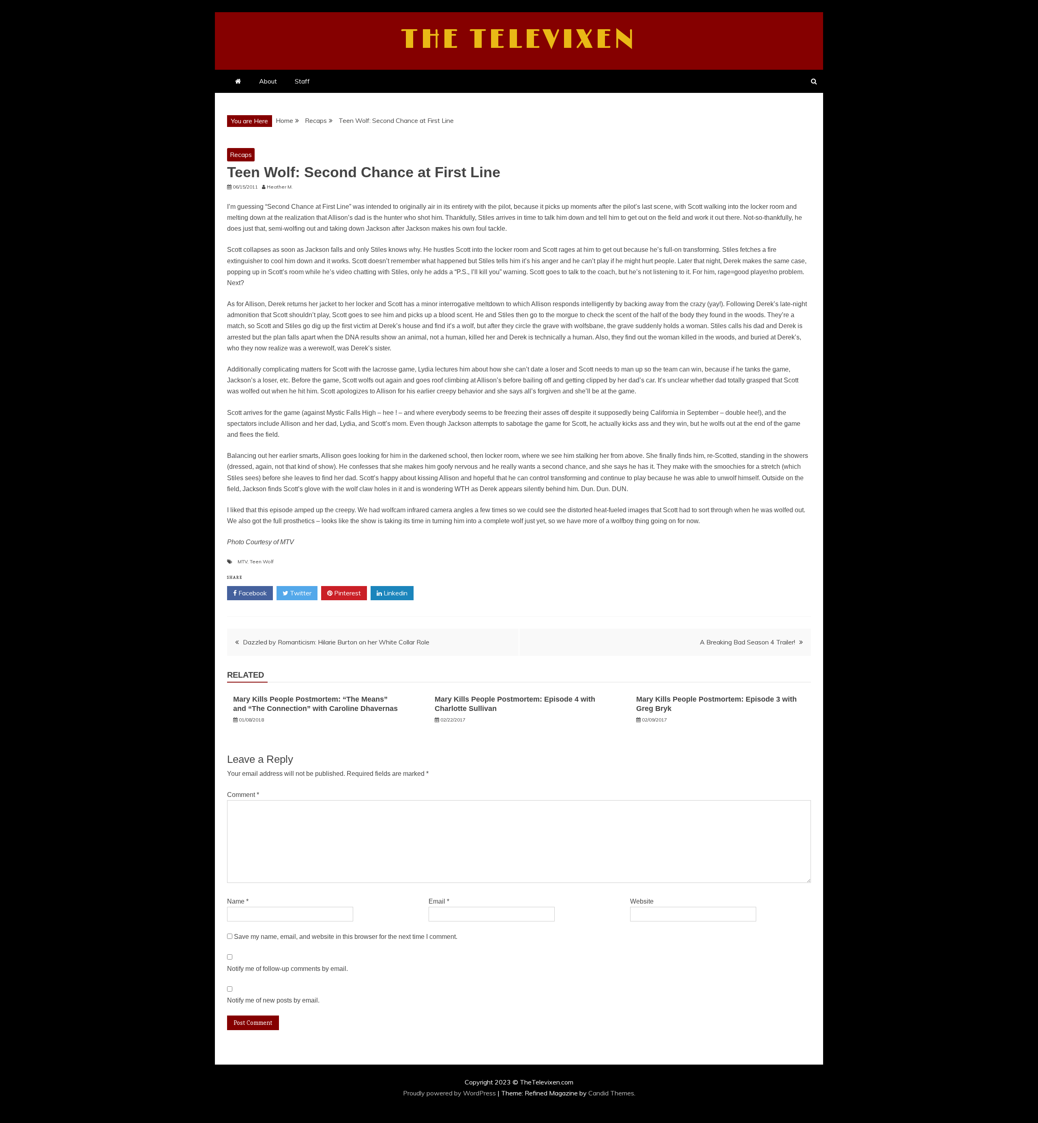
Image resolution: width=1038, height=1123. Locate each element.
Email (439, 901)
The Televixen (519, 40)
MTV (242, 561)
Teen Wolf (262, 561)
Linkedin (394, 593)
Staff (302, 81)
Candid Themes (611, 1093)
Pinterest (346, 593)
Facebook (252, 593)
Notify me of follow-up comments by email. (287, 968)
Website (642, 901)
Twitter (299, 593)
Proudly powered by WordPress (450, 1093)
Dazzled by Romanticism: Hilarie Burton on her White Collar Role (336, 642)
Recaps (241, 154)
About (268, 81)
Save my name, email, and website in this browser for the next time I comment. (345, 936)
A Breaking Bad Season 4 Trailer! (747, 642)
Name (238, 901)
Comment (243, 794)
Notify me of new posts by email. (273, 1000)
